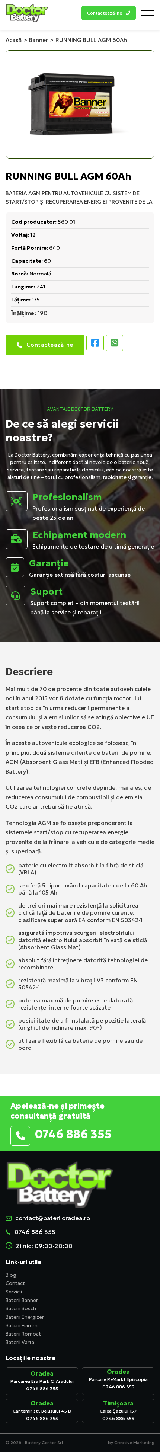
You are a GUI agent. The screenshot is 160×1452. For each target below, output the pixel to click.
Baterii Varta (20, 1342)
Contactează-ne (49, 344)
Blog (11, 1275)
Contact (15, 1283)
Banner (38, 40)
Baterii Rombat (23, 1334)
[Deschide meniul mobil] (147, 13)
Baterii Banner (22, 1300)
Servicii (14, 1292)
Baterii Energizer (25, 1317)
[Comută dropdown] (128, 13)
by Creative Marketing (131, 1442)
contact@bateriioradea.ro (52, 1218)
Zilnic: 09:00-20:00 (44, 1246)
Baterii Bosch (21, 1308)
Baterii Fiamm (22, 1326)
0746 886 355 (35, 1231)
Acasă (14, 40)
